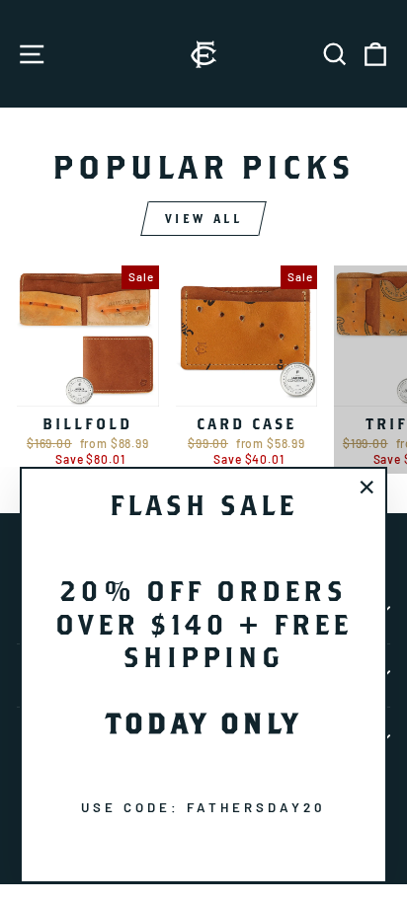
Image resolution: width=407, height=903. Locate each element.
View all (204, 218)
